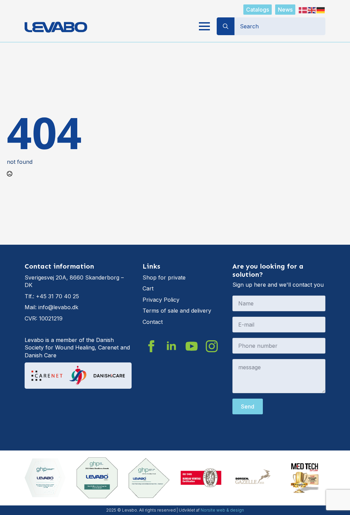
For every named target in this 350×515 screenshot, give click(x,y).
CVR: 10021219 (44, 318)
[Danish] (303, 9)
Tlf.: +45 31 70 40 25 (52, 296)
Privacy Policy (161, 299)
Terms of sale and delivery (177, 310)
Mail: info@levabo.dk (51, 307)
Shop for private (164, 277)
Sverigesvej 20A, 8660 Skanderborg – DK (74, 281)
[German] (321, 9)
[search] (225, 26)
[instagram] (211, 346)
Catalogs (257, 9)
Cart (148, 288)
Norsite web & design (222, 510)
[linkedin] (171, 346)
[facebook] (151, 346)
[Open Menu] (204, 26)
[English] (312, 9)
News (285, 9)
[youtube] (191, 346)
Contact (153, 321)
